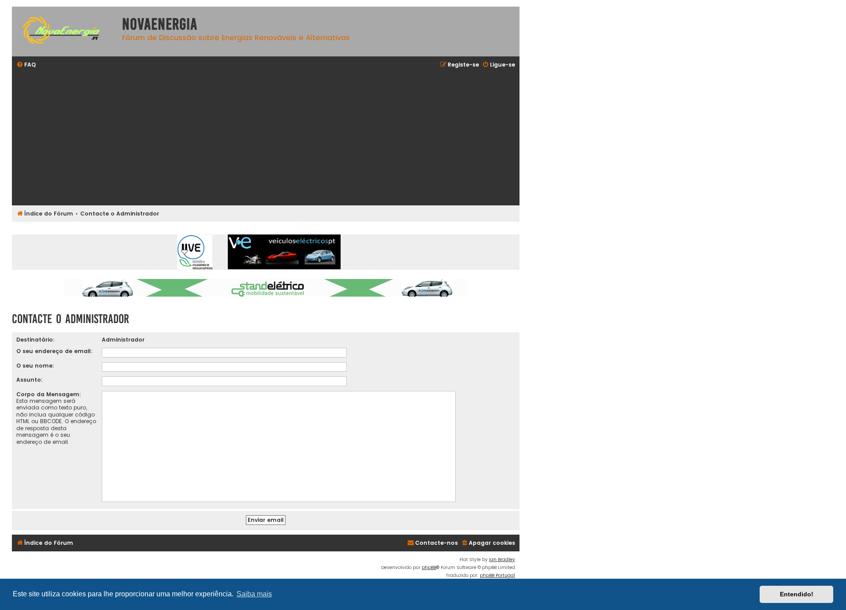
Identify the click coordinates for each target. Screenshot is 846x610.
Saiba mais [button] (254, 594)
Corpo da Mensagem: (48, 394)
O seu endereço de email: (54, 351)
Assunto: (29, 379)
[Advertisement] (280, 138)
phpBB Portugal (497, 575)
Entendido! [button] (796, 594)
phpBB (429, 567)
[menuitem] (26, 65)
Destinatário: (35, 339)
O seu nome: (35, 365)
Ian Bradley (502, 559)
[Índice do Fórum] (64, 31)
